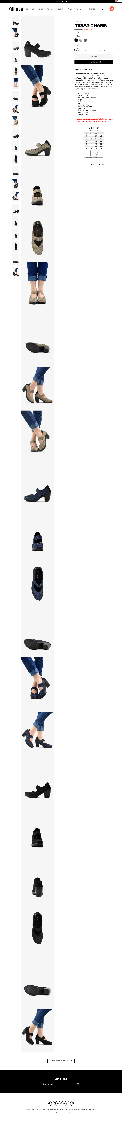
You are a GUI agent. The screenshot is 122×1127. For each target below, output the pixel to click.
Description (77, 69)
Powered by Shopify (66, 1113)
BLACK (76, 40)
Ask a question (87, 69)
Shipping (76, 32)
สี (77, 36)
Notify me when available (94, 62)
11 (105, 50)
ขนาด (76, 45)
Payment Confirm (41, 1109)
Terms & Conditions (53, 1109)
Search (28, 1109)
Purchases (84, 1109)
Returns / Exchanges (74, 1109)
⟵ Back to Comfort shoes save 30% (61, 1061)
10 (99, 50)
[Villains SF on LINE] (49, 1103)
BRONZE (81, 40)
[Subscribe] (77, 1084)
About (33, 1109)
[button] (118, 1)
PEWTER (85, 40)
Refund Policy (92, 1109)
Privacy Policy (63, 1109)
